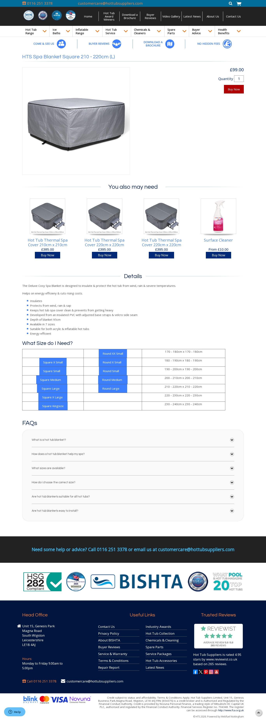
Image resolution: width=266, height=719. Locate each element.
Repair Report (108, 667)
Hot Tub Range (31, 31)
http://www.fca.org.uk (231, 710)
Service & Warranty (112, 654)
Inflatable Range (82, 31)
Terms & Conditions (113, 660)
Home (88, 16)
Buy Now (234, 89)
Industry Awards (158, 626)
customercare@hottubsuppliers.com (110, 3)
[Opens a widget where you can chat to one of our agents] (14, 712)
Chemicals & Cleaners (142, 31)
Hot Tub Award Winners (109, 16)
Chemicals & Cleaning (162, 640)
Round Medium (113, 380)
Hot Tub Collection (160, 633)
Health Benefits (223, 31)
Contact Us (233, 16)
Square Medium (51, 380)
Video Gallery (171, 16)
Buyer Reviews (150, 16)
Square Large (52, 388)
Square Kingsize (53, 406)
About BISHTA (109, 640)
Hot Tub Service (111, 31)
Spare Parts (171, 31)
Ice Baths (56, 31)
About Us (213, 16)
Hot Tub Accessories (161, 660)
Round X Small (113, 362)
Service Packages (159, 654)
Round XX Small (113, 353)
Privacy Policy (108, 633)
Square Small (53, 371)
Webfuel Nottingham (232, 716)
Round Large (112, 388)
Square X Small (53, 362)
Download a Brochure (130, 16)
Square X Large (52, 397)
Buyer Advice (196, 31)
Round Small (113, 371)
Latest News (192, 16)
